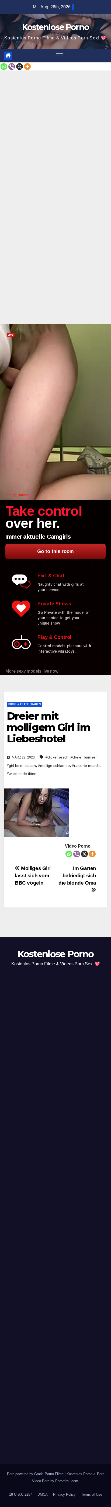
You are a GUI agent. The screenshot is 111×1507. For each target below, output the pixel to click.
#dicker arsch (57, 757)
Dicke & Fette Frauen (24, 704)
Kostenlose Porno (55, 27)
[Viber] (11, 66)
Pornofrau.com (66, 1481)
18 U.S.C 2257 (20, 1494)
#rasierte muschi (86, 765)
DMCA (42, 1494)
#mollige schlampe (54, 765)
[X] (19, 66)
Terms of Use (91, 1494)
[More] (27, 66)
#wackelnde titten (21, 773)
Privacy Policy (64, 1494)
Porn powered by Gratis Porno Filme (36, 1474)
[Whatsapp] (4, 66)
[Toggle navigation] (59, 55)
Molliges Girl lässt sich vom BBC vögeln (32, 875)
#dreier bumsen (84, 757)
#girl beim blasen (21, 765)
